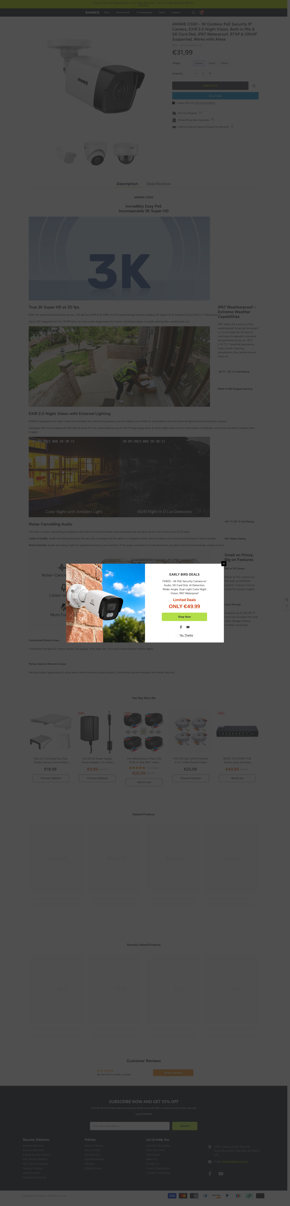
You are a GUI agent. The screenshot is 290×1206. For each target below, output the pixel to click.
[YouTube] (187, 627)
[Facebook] (180, 627)
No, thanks (186, 635)
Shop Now (184, 616)
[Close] (223, 563)
